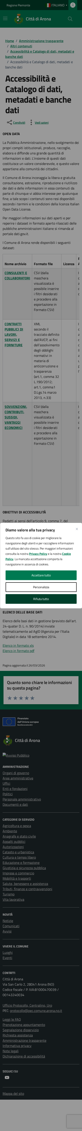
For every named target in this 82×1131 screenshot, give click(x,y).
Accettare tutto (41, 575)
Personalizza (41, 587)
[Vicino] (77, 529)
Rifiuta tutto (41, 599)
